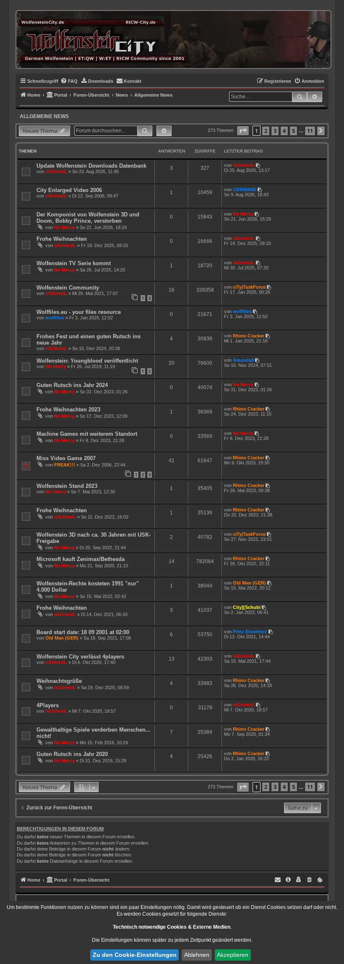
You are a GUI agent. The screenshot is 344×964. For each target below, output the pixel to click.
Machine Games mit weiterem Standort (86, 434)
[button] (243, 131)
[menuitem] (69, 81)
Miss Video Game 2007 (66, 458)
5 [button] (293, 130)
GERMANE (244, 189)
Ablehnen (196, 954)
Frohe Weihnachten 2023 (68, 409)
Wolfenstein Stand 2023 (66, 486)
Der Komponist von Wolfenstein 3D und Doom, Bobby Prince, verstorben (87, 217)
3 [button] (275, 130)
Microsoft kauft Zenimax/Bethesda (80, 559)
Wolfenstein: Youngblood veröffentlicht (87, 361)
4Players (47, 705)
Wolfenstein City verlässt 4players (80, 656)
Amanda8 (243, 360)
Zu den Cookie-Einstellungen (135, 954)
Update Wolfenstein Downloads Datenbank (91, 166)
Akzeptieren (232, 954)
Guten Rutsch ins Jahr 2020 (72, 754)
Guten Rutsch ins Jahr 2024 (72, 385)
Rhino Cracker (248, 335)
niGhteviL (56, 171)
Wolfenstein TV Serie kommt (73, 263)
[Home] (102, 39)
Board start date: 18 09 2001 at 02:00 (82, 632)
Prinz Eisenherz (250, 631)
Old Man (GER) (249, 582)
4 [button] (284, 130)
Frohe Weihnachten (61, 239)
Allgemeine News (44, 116)
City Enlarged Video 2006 (69, 190)
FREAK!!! (64, 464)
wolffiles (54, 317)
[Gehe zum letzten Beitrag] (258, 165)
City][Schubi (247, 607)
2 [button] (265, 130)
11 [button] (310, 130)
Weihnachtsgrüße (59, 681)
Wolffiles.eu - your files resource (78, 312)
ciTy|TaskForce (249, 287)
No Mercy (64, 227)
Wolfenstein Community (67, 287)
